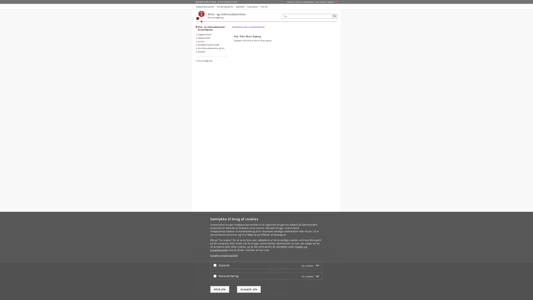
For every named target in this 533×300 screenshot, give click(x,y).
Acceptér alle (249, 289)
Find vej (290, 2)
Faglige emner (205, 34)
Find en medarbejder (305, 2)
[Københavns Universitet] (200, 16)
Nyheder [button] (240, 6)
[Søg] (334, 16)
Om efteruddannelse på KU (211, 48)
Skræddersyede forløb (208, 44)
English (331, 2)
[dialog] (266, 256)
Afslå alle (220, 289)
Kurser (201, 41)
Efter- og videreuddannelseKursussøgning (211, 28)
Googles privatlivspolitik (224, 255)
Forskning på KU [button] (225, 6)
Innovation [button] (252, 6)
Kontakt (201, 51)
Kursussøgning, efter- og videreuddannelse (248, 27)
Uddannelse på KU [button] (205, 6)
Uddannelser (204, 38)
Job (317, 2)
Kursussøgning (205, 60)
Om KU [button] (264, 6)
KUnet (323, 2)
